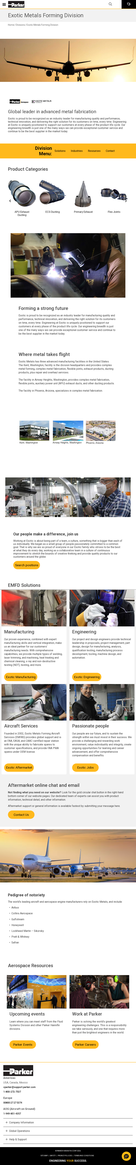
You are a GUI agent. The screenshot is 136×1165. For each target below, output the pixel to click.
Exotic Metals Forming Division (45, 15)
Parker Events (22, 1045)
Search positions (26, 565)
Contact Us (21, 815)
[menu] (4, 4)
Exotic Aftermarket (19, 767)
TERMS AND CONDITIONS (84, 1156)
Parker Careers (85, 1045)
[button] (126, 1156)
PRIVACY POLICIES (65, 1156)
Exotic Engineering (87, 677)
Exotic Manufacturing (21, 677)
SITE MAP (45, 1156)
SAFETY (53, 1156)
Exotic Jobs (85, 767)
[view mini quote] (128, 4)
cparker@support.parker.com (19, 1087)
